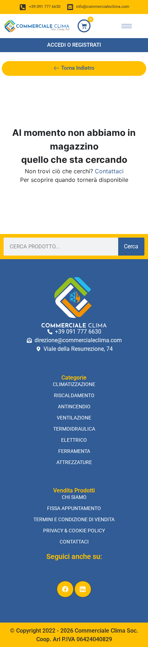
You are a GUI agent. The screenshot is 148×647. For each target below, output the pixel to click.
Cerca (131, 246)
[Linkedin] (82, 589)
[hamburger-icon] (127, 26)
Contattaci (109, 171)
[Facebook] (65, 589)
